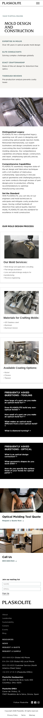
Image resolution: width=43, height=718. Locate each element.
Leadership (7, 618)
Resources (7, 639)
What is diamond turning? (17, 431)
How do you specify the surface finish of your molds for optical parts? (19, 471)
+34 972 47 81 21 (9, 672)
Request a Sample (11, 651)
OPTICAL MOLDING (13, 16)
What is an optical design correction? (16, 456)
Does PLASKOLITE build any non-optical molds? (20, 409)
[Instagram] (39, 702)
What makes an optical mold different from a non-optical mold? (21, 423)
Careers (5, 626)
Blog (4, 633)
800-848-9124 (8, 657)
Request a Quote (11, 647)
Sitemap (32, 715)
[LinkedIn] (32, 702)
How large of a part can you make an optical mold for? (20, 402)
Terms (23, 715)
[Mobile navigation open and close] (38, 3)
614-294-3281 (8, 661)
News (5, 643)
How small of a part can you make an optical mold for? (20, 416)
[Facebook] (35, 702)
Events (5, 630)
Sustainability (8, 622)
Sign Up (5, 593)
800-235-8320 (8, 665)
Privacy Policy (12, 715)
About (5, 615)
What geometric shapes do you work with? (19, 463)
